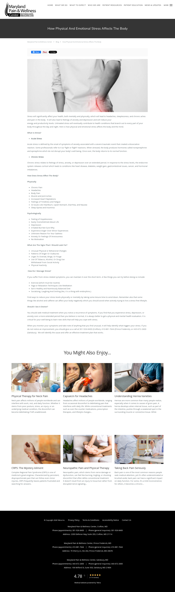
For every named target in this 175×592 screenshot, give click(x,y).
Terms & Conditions (91, 520)
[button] (171, 5)
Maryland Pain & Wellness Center (39, 42)
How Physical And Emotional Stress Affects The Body (81, 42)
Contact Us (126, 520)
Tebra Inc (61, 520)
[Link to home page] (19, 9)
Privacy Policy (73, 520)
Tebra (98, 582)
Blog (57, 42)
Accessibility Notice (110, 520)
